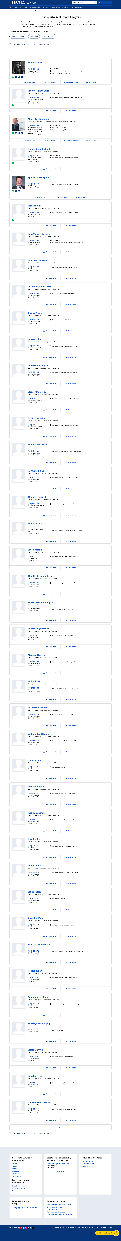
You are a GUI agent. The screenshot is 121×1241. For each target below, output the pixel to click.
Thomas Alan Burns (38, 444)
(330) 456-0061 (33, 582)
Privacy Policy (95, 1227)
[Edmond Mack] (18, 67)
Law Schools (46, 7)
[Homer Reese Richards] (18, 154)
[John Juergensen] (18, 1081)
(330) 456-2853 (33, 556)
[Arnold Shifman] (18, 923)
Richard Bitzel (35, 205)
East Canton (16, 1171)
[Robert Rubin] (18, 344)
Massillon (15, 1166)
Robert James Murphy (39, 1023)
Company (73, 1227)
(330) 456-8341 (33, 819)
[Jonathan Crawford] (18, 265)
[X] (33, 1228)
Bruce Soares (34, 891)
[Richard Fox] (18, 686)
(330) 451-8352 (33, 398)
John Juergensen (36, 1076)
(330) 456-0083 (33, 346)
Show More (60, 1171)
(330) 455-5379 (33, 951)
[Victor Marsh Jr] (18, 1055)
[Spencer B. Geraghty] (18, 182)
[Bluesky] (31, 1228)
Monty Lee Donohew (38, 119)
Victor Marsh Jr (35, 1049)
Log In (101, 2)
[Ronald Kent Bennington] (18, 607)
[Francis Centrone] (18, 818)
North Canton (16, 1176)
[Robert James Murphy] (18, 1028)
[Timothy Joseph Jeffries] (18, 581)
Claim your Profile (52, 1209)
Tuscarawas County (18, 1188)
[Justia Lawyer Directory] (17, 2)
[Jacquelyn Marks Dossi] (18, 291)
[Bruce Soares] (18, 897)
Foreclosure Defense (88, 1164)
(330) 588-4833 (33, 635)
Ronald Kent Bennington (40, 602)
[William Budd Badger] (18, 739)
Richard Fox (34, 681)
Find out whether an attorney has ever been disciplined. (24, 1208)
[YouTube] (21, 1228)
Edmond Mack (35, 62)
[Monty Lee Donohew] (18, 124)
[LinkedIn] (19, 1228)
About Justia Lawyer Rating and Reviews (60, 1214)
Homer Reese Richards (39, 149)
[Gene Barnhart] (18, 765)
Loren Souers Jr (36, 865)
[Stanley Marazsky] (18, 397)
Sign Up (108, 2)
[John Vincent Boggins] (18, 239)
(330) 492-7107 (33, 156)
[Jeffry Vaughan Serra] (18, 96)
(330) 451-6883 (33, 69)
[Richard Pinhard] (18, 791)
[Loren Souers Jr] (18, 870)
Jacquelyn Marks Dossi (39, 286)
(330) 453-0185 (33, 372)
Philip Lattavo (35, 523)
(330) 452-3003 (33, 240)
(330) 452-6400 (33, 97)
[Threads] (28, 1228)
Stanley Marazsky (37, 391)
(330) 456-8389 (33, 319)
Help (78, 1227)
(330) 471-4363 (33, 846)
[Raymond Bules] (18, 476)
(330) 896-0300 (33, 125)
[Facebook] (24, 1228)
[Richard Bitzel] (18, 210)
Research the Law (35, 7)
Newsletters (65, 7)
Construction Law (87, 1161)
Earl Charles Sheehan (39, 944)
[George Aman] (18, 318)
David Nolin (34, 839)
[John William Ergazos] (18, 370)
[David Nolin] (18, 844)
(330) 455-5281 (33, 267)
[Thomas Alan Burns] (18, 449)
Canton (14, 1164)
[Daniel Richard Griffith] (18, 1107)
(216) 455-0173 (33, 740)
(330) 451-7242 (33, 293)
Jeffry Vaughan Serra (38, 90)
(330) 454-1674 (33, 425)
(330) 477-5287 (33, 767)
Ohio (35, 10)
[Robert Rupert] (18, 976)
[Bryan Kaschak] (18, 554)
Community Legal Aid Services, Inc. (58, 1164)
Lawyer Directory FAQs (54, 1207)
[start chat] (116, 1233)
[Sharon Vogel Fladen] (18, 633)
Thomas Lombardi (37, 497)
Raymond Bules (36, 470)
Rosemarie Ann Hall (38, 707)
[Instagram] (26, 1228)
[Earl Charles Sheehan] (18, 949)
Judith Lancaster (36, 418)
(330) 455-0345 (33, 872)
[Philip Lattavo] (18, 528)
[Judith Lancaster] (18, 423)
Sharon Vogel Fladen (38, 628)
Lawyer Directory (18, 10)
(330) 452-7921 (33, 793)
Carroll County (16, 1191)
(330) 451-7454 (33, 714)
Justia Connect (57, 1227)
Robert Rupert (35, 970)
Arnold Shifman (36, 918)
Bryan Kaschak (35, 549)
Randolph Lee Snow (38, 997)
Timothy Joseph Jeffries (40, 576)
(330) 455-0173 (33, 477)
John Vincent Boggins (39, 234)
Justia (11, 10)
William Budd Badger (39, 734)
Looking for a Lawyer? (104, 1233)
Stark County (16, 1186)
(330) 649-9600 (33, 184)
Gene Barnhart (35, 760)
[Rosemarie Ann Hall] (18, 712)
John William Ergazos (38, 365)
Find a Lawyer (13, 7)
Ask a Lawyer (24, 7)
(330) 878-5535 (33, 688)
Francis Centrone (37, 812)
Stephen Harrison (37, 655)
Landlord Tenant (87, 1166)
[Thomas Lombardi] (18, 502)
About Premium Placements (56, 1212)
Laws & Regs (56, 7)
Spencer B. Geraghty (38, 177)
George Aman (35, 312)
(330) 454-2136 (33, 451)
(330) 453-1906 (33, 661)
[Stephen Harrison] (18, 660)
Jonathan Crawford (38, 260)
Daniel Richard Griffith (39, 1102)
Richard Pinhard (36, 786)
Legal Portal (65, 1227)
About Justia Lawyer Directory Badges (59, 1204)
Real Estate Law (28, 10)
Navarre (14, 1169)
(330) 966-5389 (33, 504)
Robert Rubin (35, 339)
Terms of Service (85, 1227)
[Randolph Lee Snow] (18, 1002)
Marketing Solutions (77, 7)
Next (60, 1127)
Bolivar (14, 1174)
